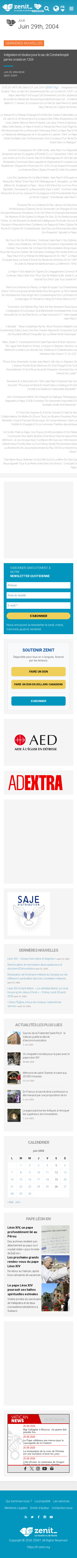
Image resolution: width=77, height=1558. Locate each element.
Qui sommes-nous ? (19, 1501)
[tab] (23, 1418)
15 (20, 1179)
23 (29, 1186)
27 (65, 1186)
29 (20, 1193)
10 (38, 1172)
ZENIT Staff (10, 75)
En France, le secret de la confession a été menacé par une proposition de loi (45, 1093)
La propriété (42, 1501)
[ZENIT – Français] (21, 7)
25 (47, 1186)
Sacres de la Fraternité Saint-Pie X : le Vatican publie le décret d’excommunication (44, 1037)
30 (29, 1193)
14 (11, 1179)
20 (65, 1179)
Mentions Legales (15, 1508)
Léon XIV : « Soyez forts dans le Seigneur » (31, 958)
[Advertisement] (38, 520)
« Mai (10, 1202)
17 (38, 1179)
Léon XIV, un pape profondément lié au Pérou (22, 1232)
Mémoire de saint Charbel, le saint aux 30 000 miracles (45, 1074)
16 (29, 1179)
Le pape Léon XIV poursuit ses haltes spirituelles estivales (22, 1289)
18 (47, 1179)
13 (65, 1172)
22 (20, 1186)
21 (11, 1186)
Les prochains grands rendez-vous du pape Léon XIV (23, 1261)
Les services (61, 1501)
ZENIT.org (52, 87)
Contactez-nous (62, 1508)
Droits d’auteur (39, 1508)
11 (47, 1172)
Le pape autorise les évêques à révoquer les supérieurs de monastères (46, 1112)
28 (11, 1193)
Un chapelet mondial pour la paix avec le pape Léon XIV (46, 1056)
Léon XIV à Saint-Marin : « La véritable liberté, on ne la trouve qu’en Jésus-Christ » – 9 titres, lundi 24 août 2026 (37, 992)
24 (38, 1186)
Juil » (18, 1202)
